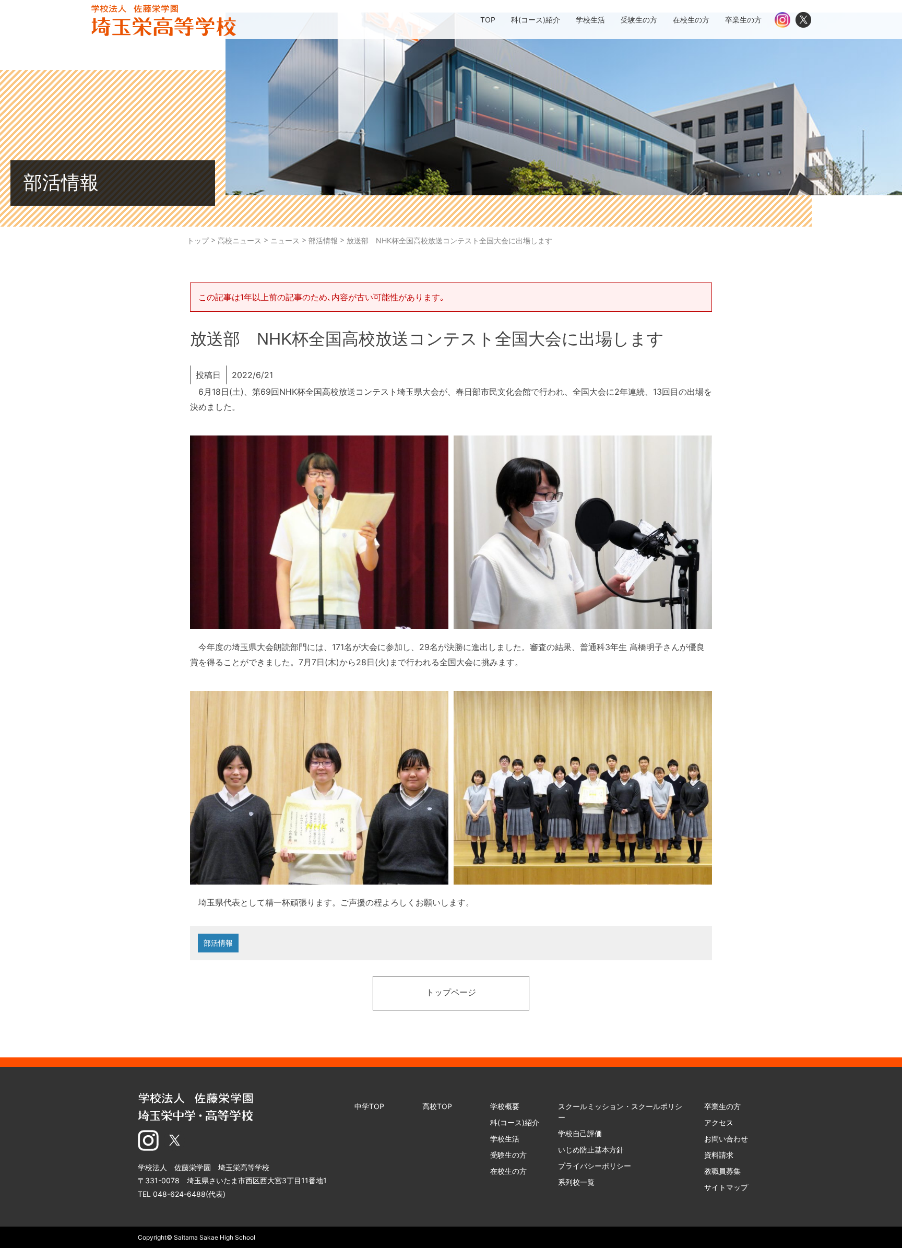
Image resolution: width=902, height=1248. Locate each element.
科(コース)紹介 (514, 1122)
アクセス (718, 1122)
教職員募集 (722, 1171)
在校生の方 (508, 1171)
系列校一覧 (576, 1182)
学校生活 (504, 1138)
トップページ (451, 993)
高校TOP (437, 1106)
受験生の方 (508, 1154)
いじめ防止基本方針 (591, 1149)
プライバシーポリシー (594, 1165)
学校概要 (504, 1106)
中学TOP (369, 1106)
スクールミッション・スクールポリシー (620, 1112)
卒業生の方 (722, 1106)
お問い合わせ (726, 1138)
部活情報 (218, 942)
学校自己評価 (580, 1133)
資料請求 (718, 1154)
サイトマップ (726, 1187)
